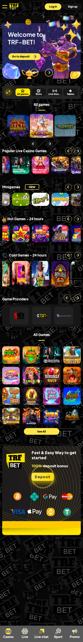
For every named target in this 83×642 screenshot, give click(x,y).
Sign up (72, 6)
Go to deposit (21, 56)
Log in (53, 6)
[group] (18, 126)
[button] (33, 144)
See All (41, 431)
